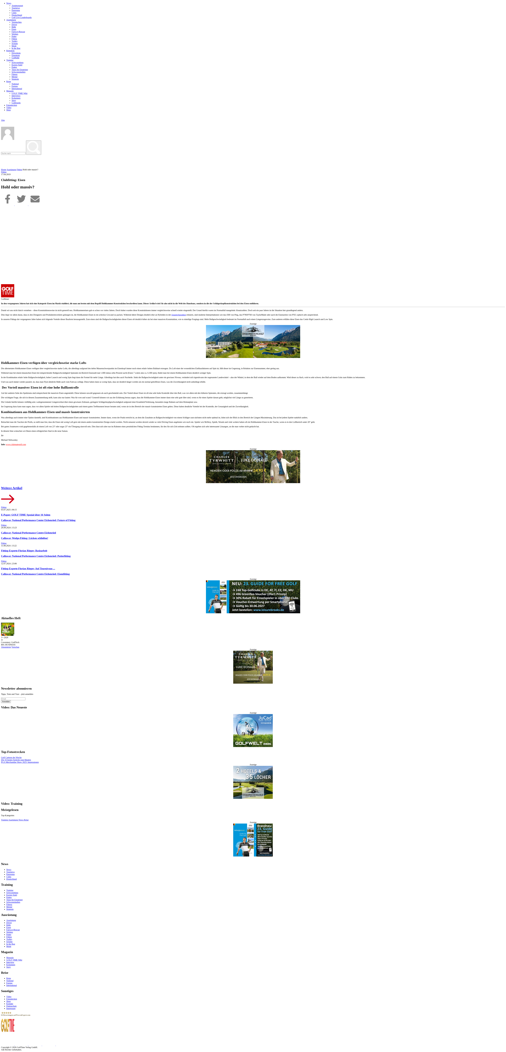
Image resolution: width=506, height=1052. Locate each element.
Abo (3, 120)
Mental (14, 77)
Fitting (14, 39)
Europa (15, 86)
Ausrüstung (11, 20)
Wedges (15, 34)
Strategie (15, 79)
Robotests (10, 51)
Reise (8, 81)
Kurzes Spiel (17, 65)
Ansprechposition (178, 315)
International (17, 88)
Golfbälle (15, 58)
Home (3, 170)
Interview (10, 962)
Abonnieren (6, 647)
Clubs (14, 13)
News (8, 3)
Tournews (16, 8)
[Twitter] (21, 205)
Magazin (10, 91)
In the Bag (16, 48)
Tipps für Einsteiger (20, 70)
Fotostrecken (11, 105)
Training (9, 60)
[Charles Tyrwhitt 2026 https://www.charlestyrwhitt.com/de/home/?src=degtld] (253, 467)
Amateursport (17, 5)
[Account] (7, 139)
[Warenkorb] (2, 123)
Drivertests (16, 53)
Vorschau (15, 647)
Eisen (14, 29)
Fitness (14, 74)
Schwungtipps (17, 62)
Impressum (10, 1008)
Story (14, 100)
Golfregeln (16, 103)
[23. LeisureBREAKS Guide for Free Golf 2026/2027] (253, 597)
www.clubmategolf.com (16, 444)
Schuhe (15, 43)
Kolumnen (16, 98)
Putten (14, 67)
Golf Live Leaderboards (22, 17)
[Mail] (35, 205)
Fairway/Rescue (18, 32)
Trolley (15, 41)
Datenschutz (11, 1006)
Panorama (16, 10)
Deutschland (17, 15)
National (15, 84)
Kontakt (9, 1004)
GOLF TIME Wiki (19, 93)
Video (8, 107)
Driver (14, 24)
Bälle (14, 27)
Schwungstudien (18, 72)
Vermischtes (17, 22)
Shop (8, 110)
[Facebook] (8, 205)
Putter (14, 36)
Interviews (16, 96)
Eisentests (16, 55)
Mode (14, 46)
